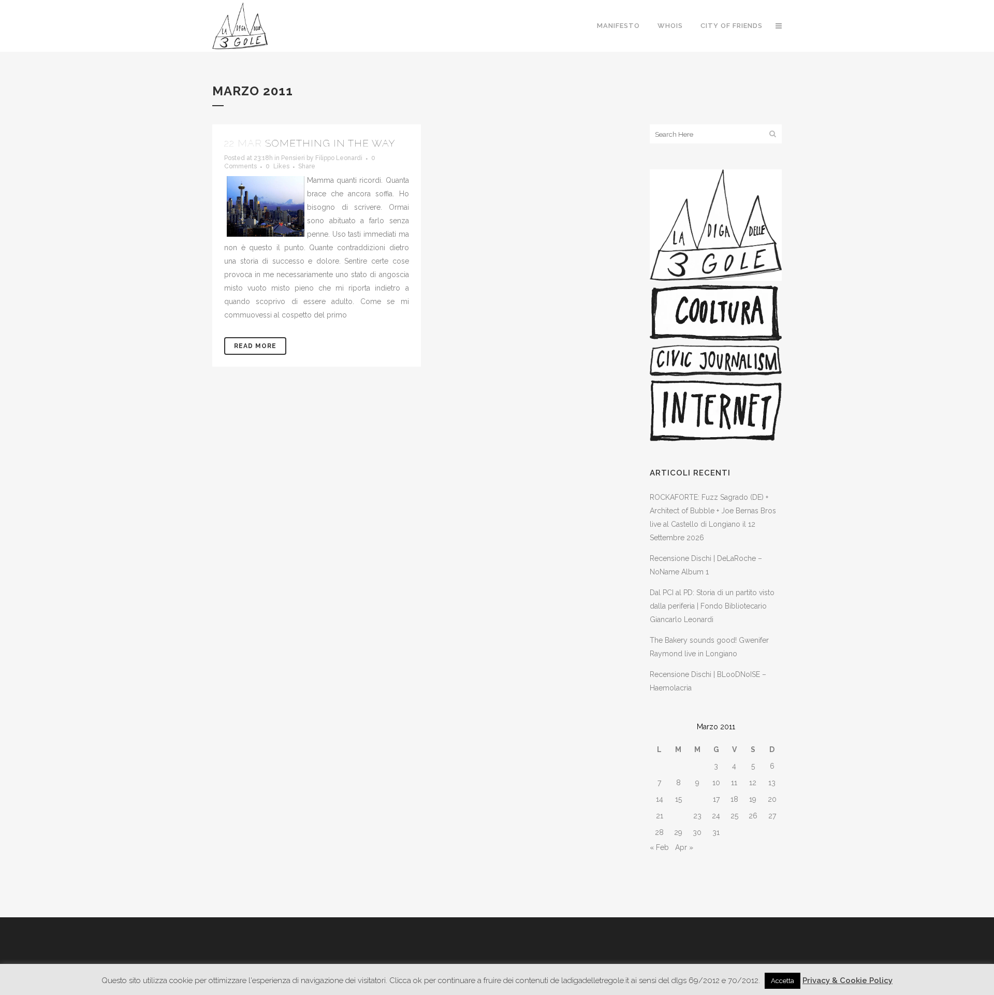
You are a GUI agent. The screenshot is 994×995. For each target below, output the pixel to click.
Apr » (684, 847)
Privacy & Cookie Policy (847, 980)
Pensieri (293, 158)
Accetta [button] (782, 981)
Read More (255, 346)
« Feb (659, 847)
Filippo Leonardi (338, 158)
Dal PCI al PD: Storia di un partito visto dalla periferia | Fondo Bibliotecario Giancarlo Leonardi (712, 606)
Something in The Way (330, 143)
